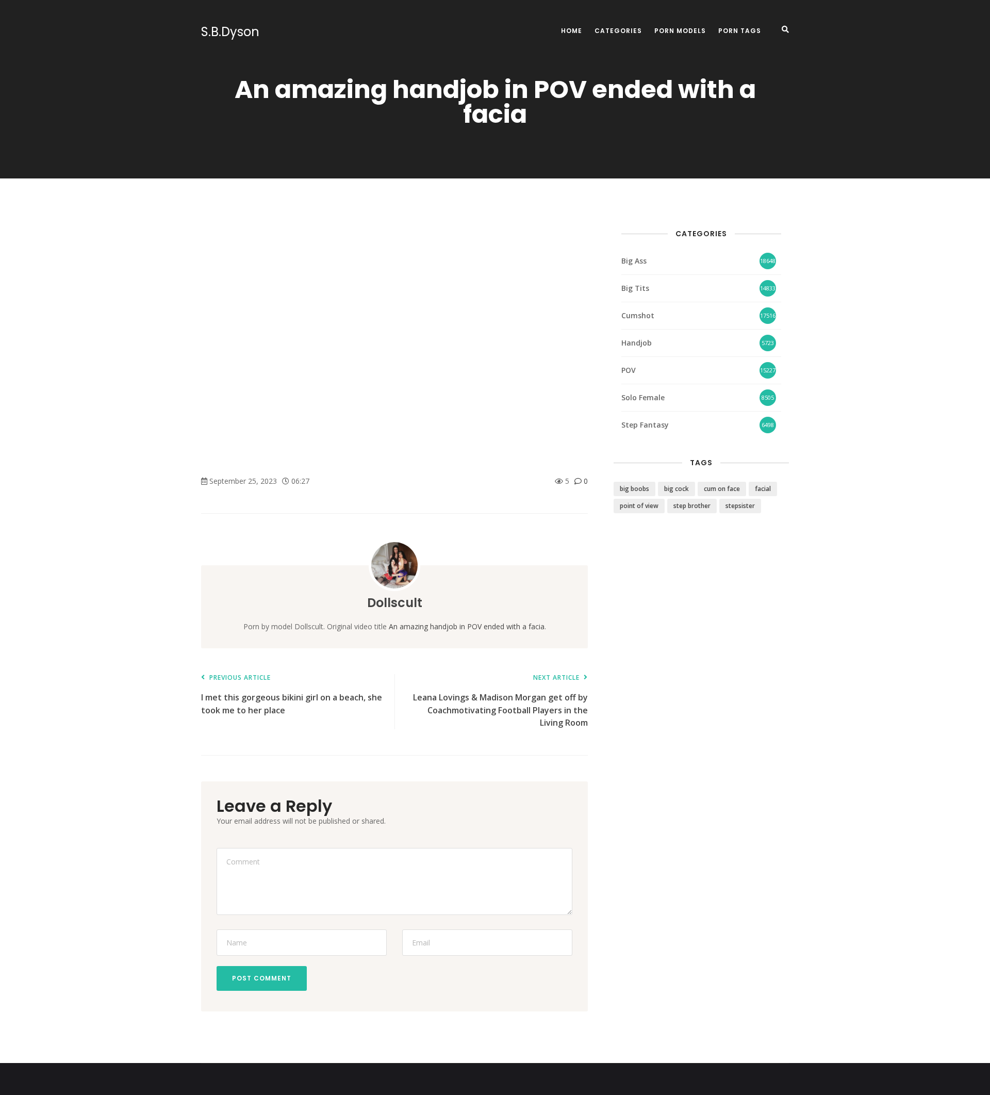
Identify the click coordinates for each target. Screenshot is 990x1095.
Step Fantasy (645, 425)
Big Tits (635, 288)
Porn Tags (739, 30)
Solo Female (643, 397)
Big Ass (634, 261)
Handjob (636, 343)
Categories (618, 30)
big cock (676, 488)
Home (571, 30)
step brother (692, 505)
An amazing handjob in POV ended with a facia (466, 626)
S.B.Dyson (230, 32)
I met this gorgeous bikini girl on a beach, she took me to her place (291, 695)
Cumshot (637, 315)
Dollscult (394, 602)
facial (763, 488)
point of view (639, 505)
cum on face (722, 488)
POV (628, 370)
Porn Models (680, 30)
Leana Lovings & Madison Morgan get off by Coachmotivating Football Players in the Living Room (500, 701)
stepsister (740, 505)
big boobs (634, 488)
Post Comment (261, 978)
